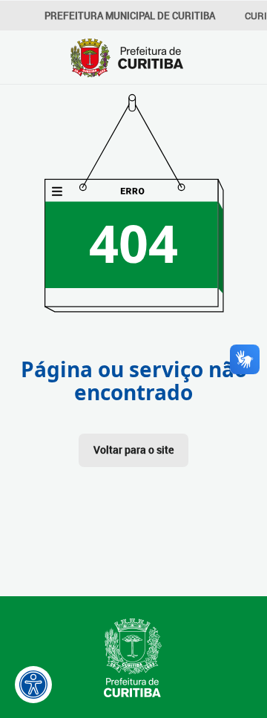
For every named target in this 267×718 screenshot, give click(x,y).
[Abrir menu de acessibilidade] (33, 684)
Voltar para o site (133, 450)
